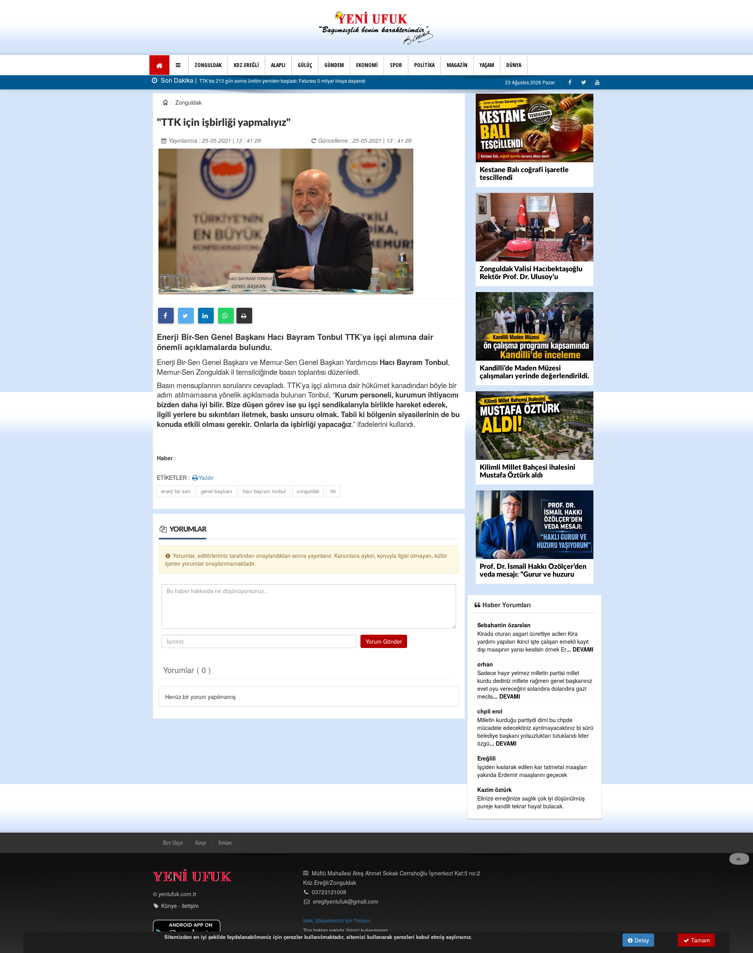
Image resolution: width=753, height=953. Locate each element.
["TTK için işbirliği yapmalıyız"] (286, 221)
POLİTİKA (424, 65)
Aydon (486, 758)
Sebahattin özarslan (504, 656)
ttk (333, 491)
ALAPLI (278, 65)
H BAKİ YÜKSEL (498, 782)
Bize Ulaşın (173, 827)
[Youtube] (597, 82)
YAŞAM (487, 65)
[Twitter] (583, 82)
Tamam (699, 940)
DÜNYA (513, 65)
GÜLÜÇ (305, 65)
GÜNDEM (334, 65)
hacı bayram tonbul (264, 491)
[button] (179, 65)
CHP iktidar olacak (500, 790)
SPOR (396, 65)
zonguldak (308, 491)
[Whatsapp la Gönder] (226, 315)
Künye (200, 827)
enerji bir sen (175, 491)
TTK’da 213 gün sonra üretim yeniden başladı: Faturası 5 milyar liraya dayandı (282, 80)
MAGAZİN (457, 65)
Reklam (225, 827)
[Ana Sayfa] (376, 27)
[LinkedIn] (206, 315)
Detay (641, 940)
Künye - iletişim (180, 890)
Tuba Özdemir (495, 625)
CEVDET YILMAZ (499, 703)
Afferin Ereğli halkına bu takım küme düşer (529, 767)
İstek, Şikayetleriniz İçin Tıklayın (336, 904)
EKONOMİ (367, 65)
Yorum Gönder (384, 641)
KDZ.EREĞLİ (246, 65)
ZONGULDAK (208, 65)
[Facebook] (570, 82)
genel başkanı (216, 491)
